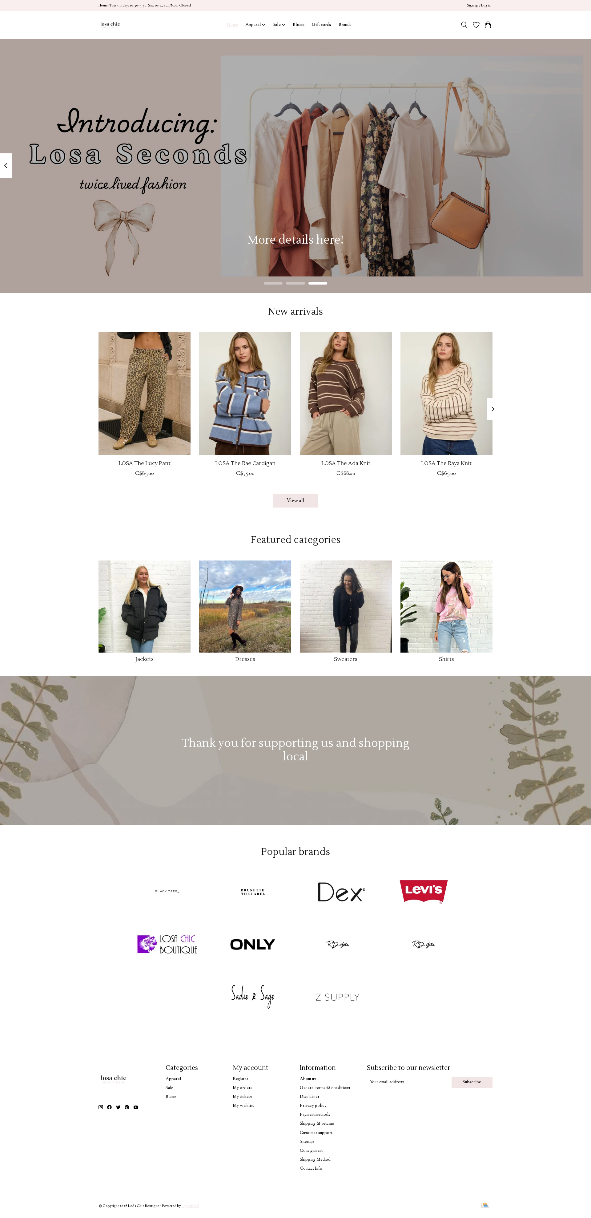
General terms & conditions (325, 1088)
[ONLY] (252, 945)
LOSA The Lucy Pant (145, 463)
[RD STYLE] (423, 945)
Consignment (311, 1151)
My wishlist (243, 1106)
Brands (345, 25)
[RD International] (338, 945)
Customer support (316, 1133)
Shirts (446, 659)
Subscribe (472, 1082)
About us (308, 1079)
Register (240, 1079)
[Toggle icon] (464, 24)
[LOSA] (167, 945)
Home (232, 25)
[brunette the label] (252, 893)
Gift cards (321, 25)
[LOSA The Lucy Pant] (144, 393)
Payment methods (315, 1115)
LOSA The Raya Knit (446, 463)
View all (295, 500)
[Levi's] (423, 893)
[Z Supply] (338, 998)
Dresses (245, 659)
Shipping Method (315, 1160)
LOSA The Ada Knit (345, 463)
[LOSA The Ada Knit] (346, 393)
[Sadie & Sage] (252, 998)
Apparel (173, 1079)
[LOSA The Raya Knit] (446, 393)
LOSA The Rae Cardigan (245, 463)
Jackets (144, 659)
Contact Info (311, 1169)
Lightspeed (190, 1206)
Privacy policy (313, 1106)
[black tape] (167, 893)
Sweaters (345, 659)
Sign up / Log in (479, 5)
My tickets (242, 1097)
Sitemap (307, 1142)
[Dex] (338, 893)
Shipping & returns (317, 1124)
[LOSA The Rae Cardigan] (245, 393)
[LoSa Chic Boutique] (110, 24)
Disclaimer (310, 1097)
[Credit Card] (485, 1206)
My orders (242, 1088)
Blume (298, 25)
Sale (169, 1088)
